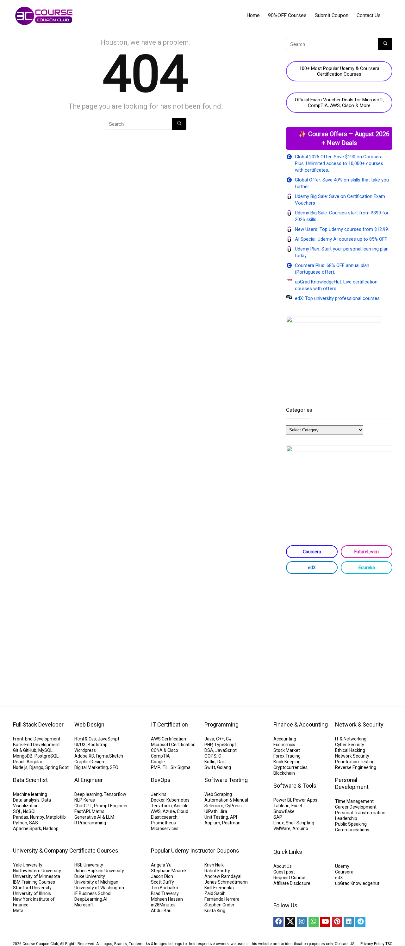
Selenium (213, 805)
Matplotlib (56, 817)
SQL (17, 811)
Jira (223, 811)
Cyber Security (349, 744)
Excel (296, 805)
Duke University (89, 876)
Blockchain (284, 773)
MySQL (45, 750)
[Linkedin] (349, 922)
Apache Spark (27, 828)
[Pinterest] (337, 922)
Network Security (352, 756)
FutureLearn (366, 551)
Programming (221, 724)
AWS (156, 811)
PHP (208, 744)
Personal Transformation (360, 812)
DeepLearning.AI (90, 899)
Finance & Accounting (300, 724)
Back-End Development (36, 744)
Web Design (89, 724)
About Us (282, 866)
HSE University (88, 864)
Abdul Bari (161, 910)
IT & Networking (350, 738)
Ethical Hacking (350, 750)
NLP (78, 800)
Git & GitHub (24, 750)
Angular (34, 761)
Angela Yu (161, 864)
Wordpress (85, 750)
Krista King (214, 910)
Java (209, 738)
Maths (98, 811)
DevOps (161, 780)
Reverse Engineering (355, 767)
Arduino (300, 828)
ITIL (165, 767)
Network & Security (359, 724)
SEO (114, 767)
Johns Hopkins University (99, 870)
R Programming (90, 822)
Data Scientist (30, 780)
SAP (277, 817)
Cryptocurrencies (290, 767)
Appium (212, 822)
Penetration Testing (355, 761)
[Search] (179, 124)
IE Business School (92, 893)
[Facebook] (278, 922)
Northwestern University (37, 870)
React (19, 761)
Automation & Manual (226, 800)
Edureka (366, 567)
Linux (278, 822)
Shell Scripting (300, 822)
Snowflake (284, 811)
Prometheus (163, 822)
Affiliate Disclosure (291, 883)
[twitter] (290, 922)
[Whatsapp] (313, 922)
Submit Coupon (331, 15)
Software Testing (226, 780)
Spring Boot (57, 767)
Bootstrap (98, 744)
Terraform (161, 805)
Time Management (354, 801)
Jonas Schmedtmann (226, 882)
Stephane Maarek (169, 870)
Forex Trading (287, 756)
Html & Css (85, 738)
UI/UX (80, 744)
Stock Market (286, 750)
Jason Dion (162, 876)
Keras (89, 800)
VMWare (281, 828)
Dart (221, 761)
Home (253, 15)
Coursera (312, 551)
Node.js (20, 767)
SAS (33, 822)
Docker (158, 800)
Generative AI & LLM (94, 817)
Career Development (356, 806)
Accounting (284, 738)
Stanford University (32, 887)
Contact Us (369, 15)
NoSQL (30, 811)
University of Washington (99, 887)
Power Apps (305, 800)
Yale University (27, 864)
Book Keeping (287, 761)
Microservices (164, 828)
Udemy (342, 866)
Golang (224, 767)
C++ (220, 738)
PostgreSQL (46, 756)
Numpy (37, 817)
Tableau (281, 805)
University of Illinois (32, 893)
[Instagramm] (302, 922)
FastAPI (82, 811)
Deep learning (88, 794)
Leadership (346, 818)
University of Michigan (96, 882)
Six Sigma (180, 767)
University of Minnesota (36, 876)
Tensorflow (115, 794)
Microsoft (84, 904)
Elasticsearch (164, 817)
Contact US (344, 944)
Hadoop (51, 828)
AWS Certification (168, 738)
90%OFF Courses (287, 15)
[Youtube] (325, 922)
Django (36, 767)
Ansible (181, 805)
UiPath (211, 811)
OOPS (210, 756)
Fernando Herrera (222, 899)
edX (312, 567)
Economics (284, 744)
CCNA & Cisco (164, 750)
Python (20, 822)
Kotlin (209, 761)
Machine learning (30, 794)
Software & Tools (294, 785)
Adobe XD (84, 756)
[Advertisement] (339, 629)
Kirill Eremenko (219, 887)
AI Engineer (88, 780)
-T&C (388, 944)
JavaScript (108, 738)
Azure (169, 811)
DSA (208, 750)
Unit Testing (216, 817)
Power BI (282, 800)
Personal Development (352, 783)
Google (158, 761)
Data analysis (26, 800)
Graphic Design (89, 761)
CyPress (233, 805)
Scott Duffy (162, 882)
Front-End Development (36, 738)
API (233, 817)
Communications (352, 829)
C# (229, 738)
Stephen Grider (219, 904)
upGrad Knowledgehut (357, 883)
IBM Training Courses (34, 882)
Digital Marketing (91, 767)
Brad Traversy (165, 893)
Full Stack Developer (38, 724)
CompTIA (160, 756)
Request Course (289, 877)
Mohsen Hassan (167, 899)
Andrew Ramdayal (222, 876)
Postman (231, 822)
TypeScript (225, 744)
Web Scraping (218, 794)
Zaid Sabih (215, 893)
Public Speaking (351, 824)
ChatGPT (83, 805)
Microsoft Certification (173, 744)
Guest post (284, 871)
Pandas (20, 817)
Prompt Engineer (111, 805)
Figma (102, 756)
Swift (209, 767)
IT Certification (169, 724)
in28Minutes (163, 904)
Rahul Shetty (217, 870)
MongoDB (23, 756)
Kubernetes (178, 800)
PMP (155, 767)
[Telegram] (360, 922)
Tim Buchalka (164, 887)
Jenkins (158, 794)
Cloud (182, 811)
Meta (18, 910)
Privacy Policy (372, 944)
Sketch (116, 756)
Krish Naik (214, 864)
